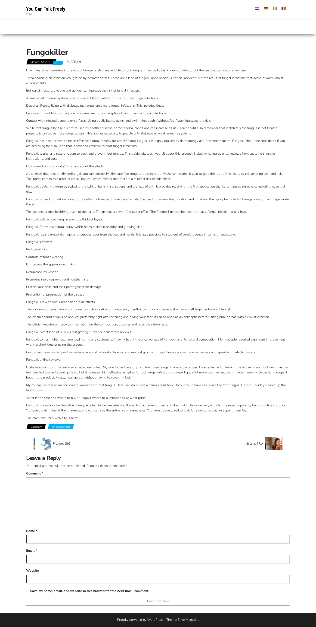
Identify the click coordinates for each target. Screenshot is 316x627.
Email (31, 550)
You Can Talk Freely (45, 9)
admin (75, 62)
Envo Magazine (188, 619)
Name (31, 531)
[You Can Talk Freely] (29, 27)
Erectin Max (254, 444)
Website (32, 570)
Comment (34, 473)
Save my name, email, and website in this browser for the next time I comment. (89, 591)
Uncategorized (61, 427)
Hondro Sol (61, 444)
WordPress (155, 619)
